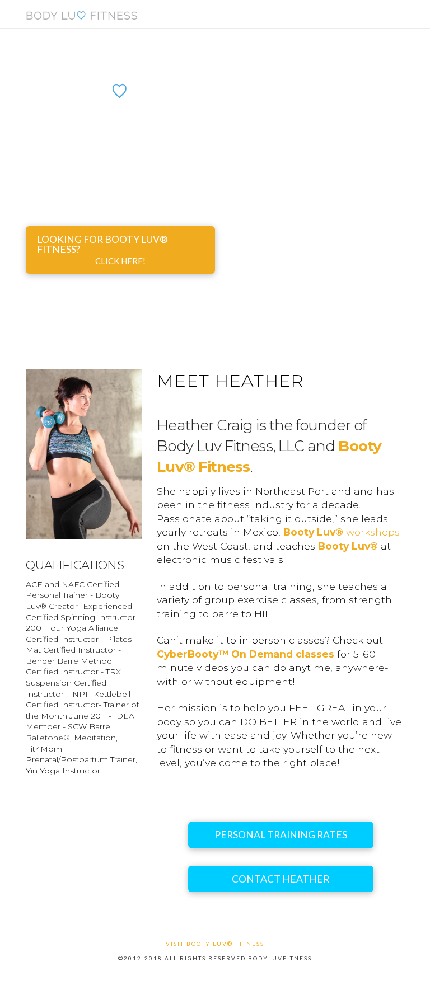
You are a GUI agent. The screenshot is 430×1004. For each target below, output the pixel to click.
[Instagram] (233, 975)
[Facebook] (196, 975)
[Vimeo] (215, 975)
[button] (399, 18)
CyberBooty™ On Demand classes (245, 654)
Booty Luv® (348, 546)
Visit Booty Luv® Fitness (215, 943)
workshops (341, 532)
